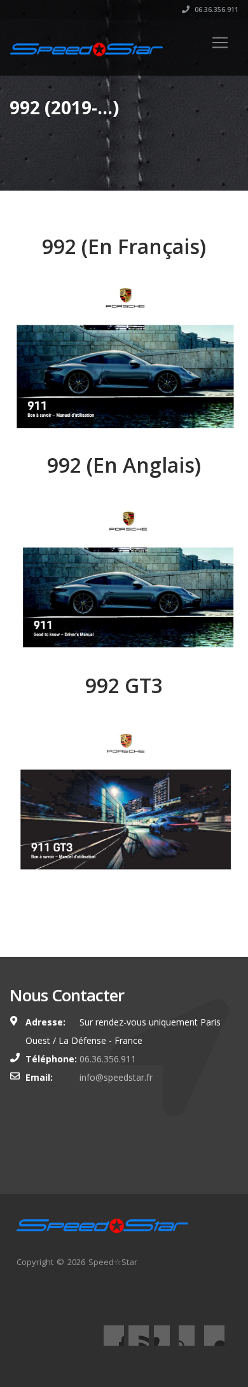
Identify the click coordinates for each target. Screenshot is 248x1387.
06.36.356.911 (215, 9)
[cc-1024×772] (124, 804)
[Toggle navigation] (220, 42)
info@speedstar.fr (116, 1077)
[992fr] (124, 356)
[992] (124, 575)
